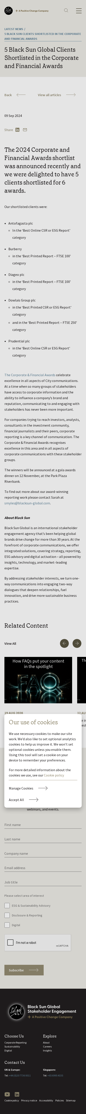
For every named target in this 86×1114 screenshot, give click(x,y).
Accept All (16, 799)
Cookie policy (54, 775)
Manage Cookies (21, 788)
